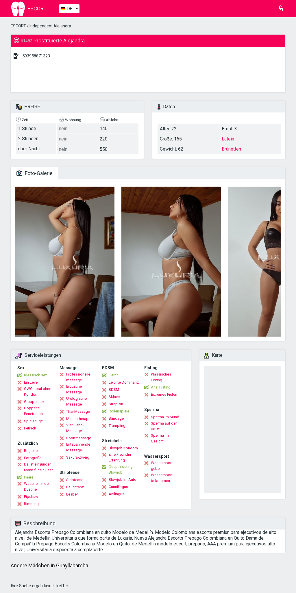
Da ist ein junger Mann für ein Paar (38, 467)
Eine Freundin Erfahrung (120, 457)
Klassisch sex (35, 375)
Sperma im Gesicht (160, 438)
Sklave (114, 397)
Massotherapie (78, 418)
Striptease (74, 480)
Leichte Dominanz (124, 382)
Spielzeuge (33, 421)
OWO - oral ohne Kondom (37, 391)
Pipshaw (31, 496)
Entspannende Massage (78, 447)
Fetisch (30, 428)
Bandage (116, 418)
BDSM (114, 389)
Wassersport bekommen (162, 478)
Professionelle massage (78, 377)
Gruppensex (34, 401)
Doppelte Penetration (33, 411)
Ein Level (31, 382)
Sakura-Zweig (77, 457)
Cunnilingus (118, 487)
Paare (28, 477)
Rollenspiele (119, 411)
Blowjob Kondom (123, 448)
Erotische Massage (74, 389)
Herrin (114, 375)
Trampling (117, 425)
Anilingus (116, 494)
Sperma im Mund (165, 417)
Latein (228, 139)
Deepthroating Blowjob (121, 469)
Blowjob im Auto (122, 479)
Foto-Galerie (38, 173)
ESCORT (19, 26)
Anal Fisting (161, 387)
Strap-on (116, 404)
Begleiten (32, 450)
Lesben (72, 494)
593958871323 (36, 56)
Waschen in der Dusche (37, 486)
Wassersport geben (162, 466)
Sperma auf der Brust (164, 426)
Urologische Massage (76, 401)
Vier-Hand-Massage (75, 428)
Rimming (31, 504)
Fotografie (32, 458)
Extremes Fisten (164, 394)
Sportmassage (78, 438)
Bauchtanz (75, 487)
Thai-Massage (78, 411)
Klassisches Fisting (161, 377)
